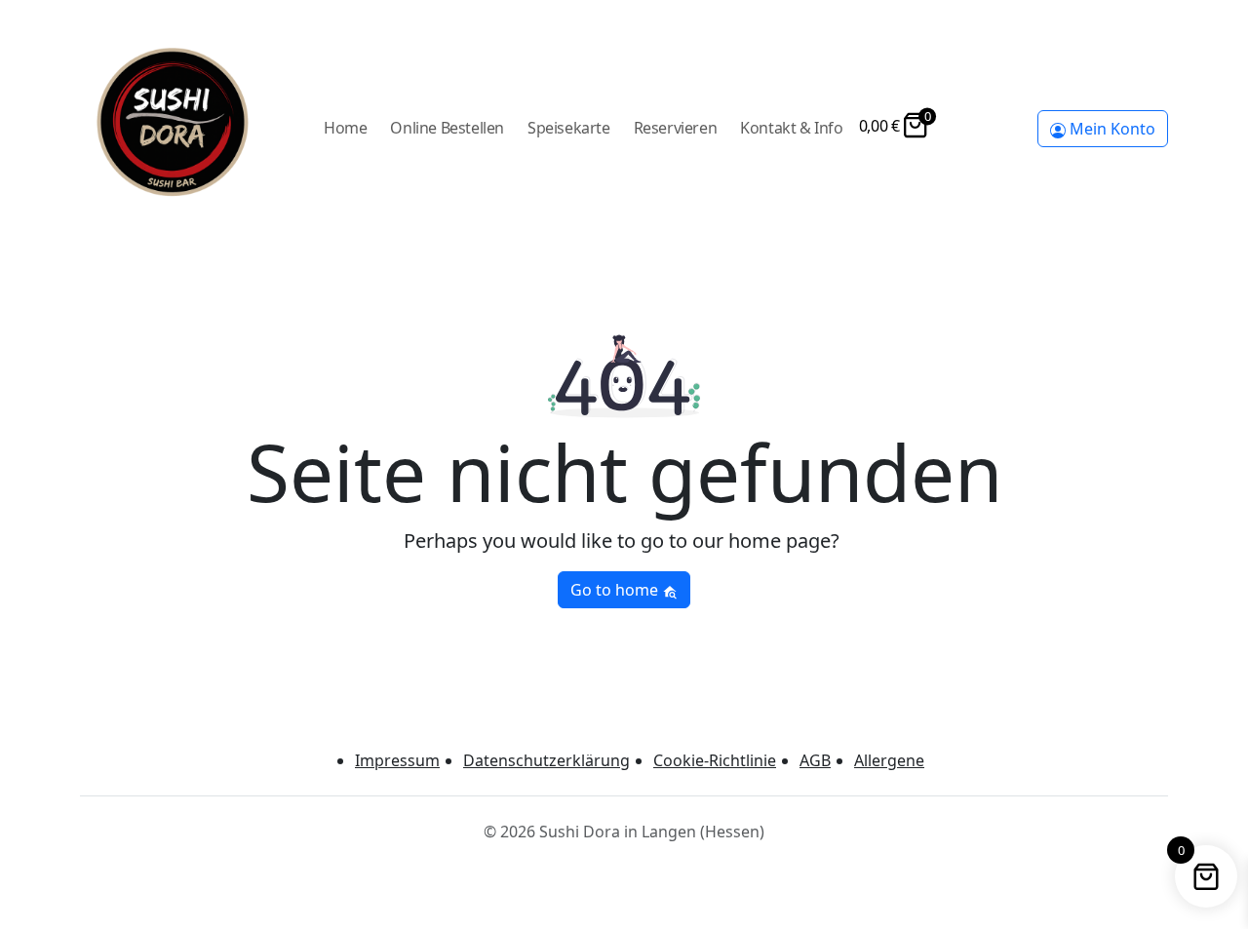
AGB (815, 760)
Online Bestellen (447, 127)
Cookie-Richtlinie (714, 760)
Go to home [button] (616, 589)
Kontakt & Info (791, 127)
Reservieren (676, 127)
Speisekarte (568, 127)
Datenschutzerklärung (546, 760)
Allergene (889, 760)
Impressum (397, 760)
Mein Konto (1110, 128)
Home (345, 127)
